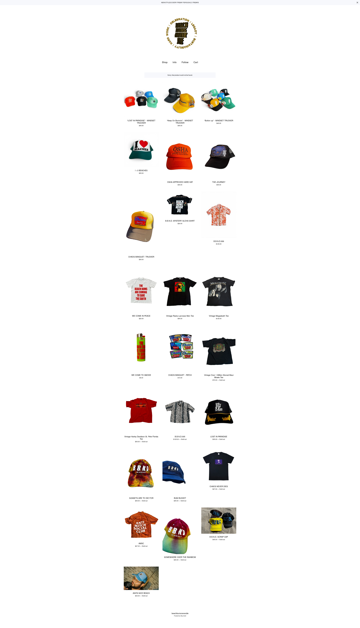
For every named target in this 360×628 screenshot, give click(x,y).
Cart (196, 62)
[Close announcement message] (357, 2)
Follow (185, 62)
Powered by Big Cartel (180, 616)
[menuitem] (165, 62)
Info (175, 62)
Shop (165, 62)
